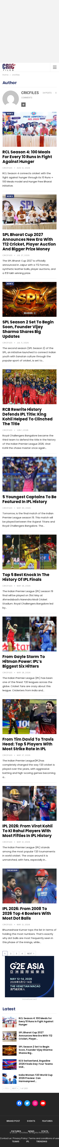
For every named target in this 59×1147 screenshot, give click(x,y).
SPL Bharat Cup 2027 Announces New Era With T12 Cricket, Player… (35, 1035)
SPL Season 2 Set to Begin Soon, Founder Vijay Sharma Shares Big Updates (28, 329)
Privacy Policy (20, 1138)
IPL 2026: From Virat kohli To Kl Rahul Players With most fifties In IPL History (27, 830)
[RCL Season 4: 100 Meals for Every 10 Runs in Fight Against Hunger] (29, 129)
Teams (15, 1141)
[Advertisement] (29, 31)
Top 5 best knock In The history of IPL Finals (25, 577)
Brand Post (13, 1121)
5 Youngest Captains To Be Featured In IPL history (29, 499)
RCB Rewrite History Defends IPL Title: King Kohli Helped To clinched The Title (27, 417)
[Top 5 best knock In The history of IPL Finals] (29, 552)
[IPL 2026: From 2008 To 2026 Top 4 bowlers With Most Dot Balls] (29, 886)
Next (30, 954)
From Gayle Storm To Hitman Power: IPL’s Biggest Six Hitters (23, 661)
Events (31, 1121)
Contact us (5, 1138)
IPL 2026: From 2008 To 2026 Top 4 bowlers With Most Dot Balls (26, 913)
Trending (12, 870)
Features (47, 1121)
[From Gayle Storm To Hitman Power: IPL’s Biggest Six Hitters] (29, 634)
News (10, 113)
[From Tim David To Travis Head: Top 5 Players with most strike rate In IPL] (29, 716)
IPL (8, 371)
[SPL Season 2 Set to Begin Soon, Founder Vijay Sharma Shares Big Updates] (29, 299)
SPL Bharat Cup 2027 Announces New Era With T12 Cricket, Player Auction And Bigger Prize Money (29, 242)
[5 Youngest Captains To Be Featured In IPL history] (29, 474)
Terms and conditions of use (44, 1138)
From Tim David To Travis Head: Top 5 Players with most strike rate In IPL (28, 744)
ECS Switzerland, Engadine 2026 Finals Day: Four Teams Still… (36, 1064)
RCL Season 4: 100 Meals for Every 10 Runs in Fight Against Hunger (27, 156)
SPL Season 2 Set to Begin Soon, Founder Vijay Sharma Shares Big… (35, 1050)
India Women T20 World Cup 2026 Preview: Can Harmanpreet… (36, 1078)
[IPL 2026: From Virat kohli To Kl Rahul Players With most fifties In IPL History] (29, 803)
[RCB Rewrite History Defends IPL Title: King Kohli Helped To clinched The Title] (29, 386)
